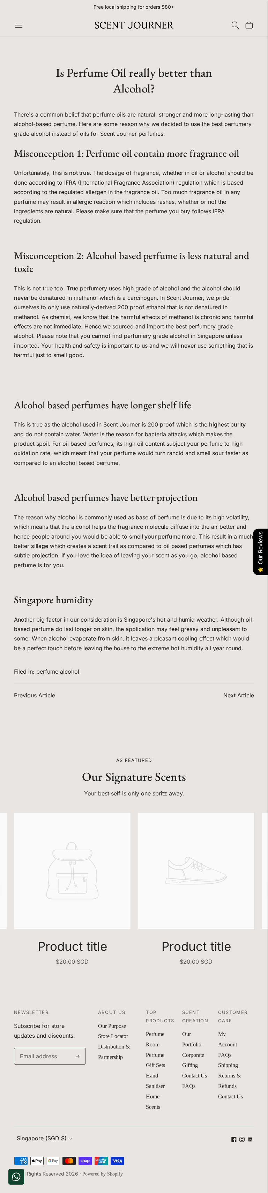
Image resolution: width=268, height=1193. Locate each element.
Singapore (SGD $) (42, 1138)
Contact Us (194, 1076)
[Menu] (19, 25)
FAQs (188, 1086)
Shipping (228, 1065)
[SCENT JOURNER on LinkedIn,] (250, 1140)
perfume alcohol (57, 671)
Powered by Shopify (102, 1174)
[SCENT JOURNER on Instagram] (242, 1140)
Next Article (238, 695)
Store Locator (113, 1036)
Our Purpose (112, 1026)
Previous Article (34, 695)
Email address (37, 1048)
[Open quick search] (235, 25)
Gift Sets (155, 1065)
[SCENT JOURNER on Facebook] (234, 1140)
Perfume (155, 1034)
